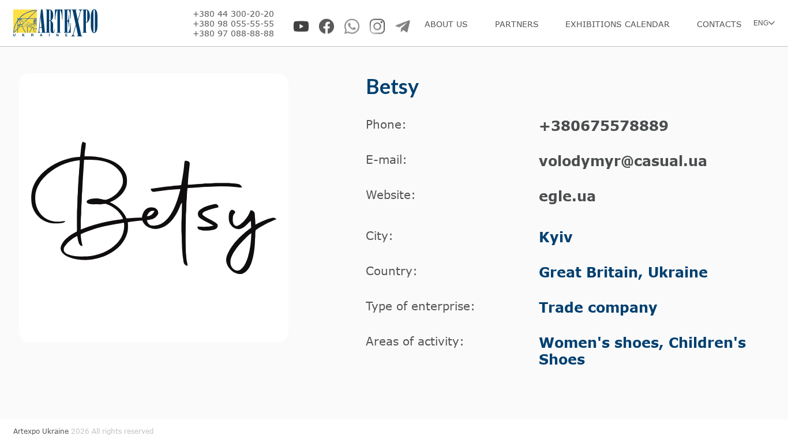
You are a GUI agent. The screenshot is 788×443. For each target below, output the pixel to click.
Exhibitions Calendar (617, 24)
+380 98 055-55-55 (233, 23)
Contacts (719, 24)
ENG (760, 23)
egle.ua (567, 195)
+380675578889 (604, 125)
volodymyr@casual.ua (623, 160)
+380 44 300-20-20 (233, 13)
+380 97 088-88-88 (233, 33)
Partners (517, 24)
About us (446, 24)
